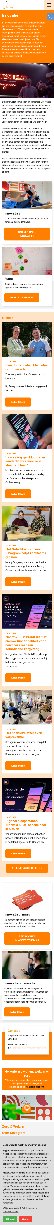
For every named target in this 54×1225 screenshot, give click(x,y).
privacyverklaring (11, 1211)
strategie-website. (35, 1086)
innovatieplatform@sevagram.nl (29, 1047)
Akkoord (10, 1219)
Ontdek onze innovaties (27, 234)
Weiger (26, 1219)
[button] (49, 5)
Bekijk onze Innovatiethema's (27, 938)
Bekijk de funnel (21, 297)
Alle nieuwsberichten (27, 868)
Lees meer (17, 1011)
